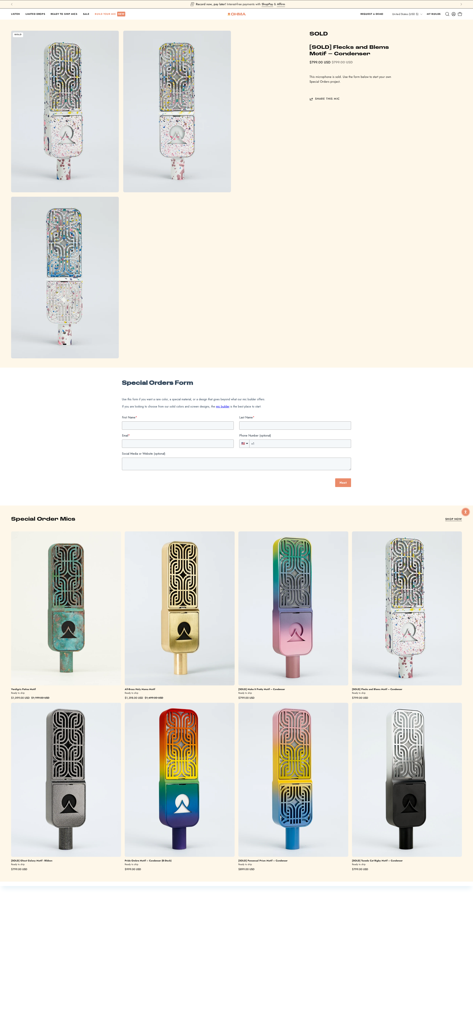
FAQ (117, 987)
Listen (244, 974)
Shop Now (453, 519)
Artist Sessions (249, 981)
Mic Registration (125, 974)
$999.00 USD (133, 869)
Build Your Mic (186, 974)
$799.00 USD (246, 698)
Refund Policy (312, 968)
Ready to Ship (186, 981)
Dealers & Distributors (191, 993)
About (244, 1000)
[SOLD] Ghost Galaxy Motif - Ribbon (31, 861)
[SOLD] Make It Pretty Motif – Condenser (261, 689)
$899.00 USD (246, 869)
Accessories (185, 987)
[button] (15, 14)
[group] (236, 4)
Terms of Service (314, 974)
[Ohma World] (236, 14)
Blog (243, 993)
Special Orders (250, 987)
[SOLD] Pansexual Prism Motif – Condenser (262, 861)
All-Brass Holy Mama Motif (140, 689)
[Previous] (11, 4)
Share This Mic (327, 99)
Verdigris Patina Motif (23, 689)
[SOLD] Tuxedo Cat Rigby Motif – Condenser (377, 861)
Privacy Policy (311, 980)
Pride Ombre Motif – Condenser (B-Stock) (148, 861)
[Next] (461, 4)
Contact (120, 993)
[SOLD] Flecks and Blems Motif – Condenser (377, 689)
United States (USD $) (405, 14)
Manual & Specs (125, 981)
